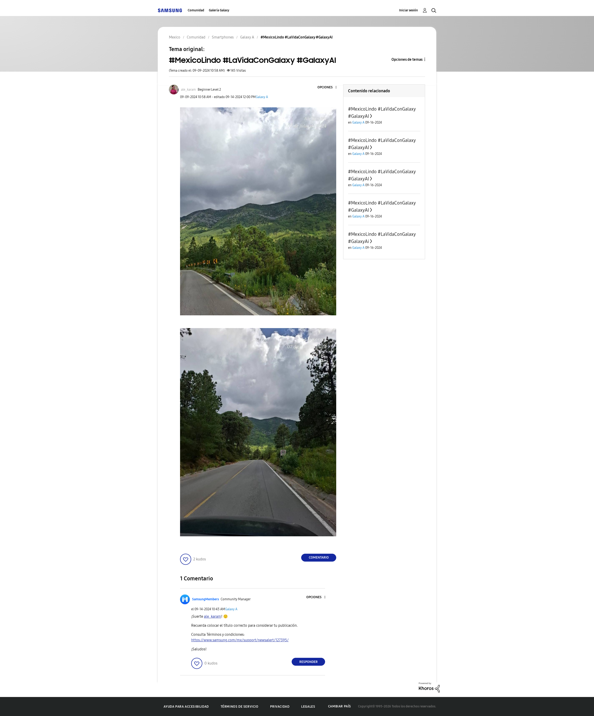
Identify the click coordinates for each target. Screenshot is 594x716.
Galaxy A (262, 97)
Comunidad (196, 10)
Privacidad (279, 707)
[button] (328, 87)
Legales (308, 707)
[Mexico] (170, 10)
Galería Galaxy (219, 10)
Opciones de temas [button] (407, 59)
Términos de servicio (239, 707)
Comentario (319, 557)
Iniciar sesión (408, 10)
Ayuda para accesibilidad (186, 707)
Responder (308, 662)
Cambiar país (339, 706)
